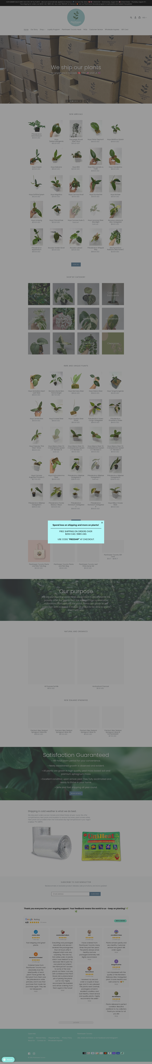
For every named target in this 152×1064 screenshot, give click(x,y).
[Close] (102, 523)
